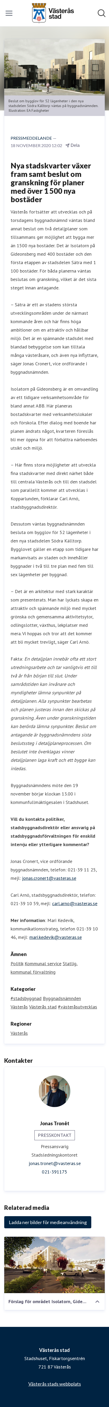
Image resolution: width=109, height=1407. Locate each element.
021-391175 (54, 1172)
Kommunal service (43, 963)
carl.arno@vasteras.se (74, 903)
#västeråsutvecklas (77, 1007)
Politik (17, 963)
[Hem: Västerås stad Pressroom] (53, 13)
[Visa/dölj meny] (9, 13)
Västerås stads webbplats (54, 1384)
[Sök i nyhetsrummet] (101, 13)
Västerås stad (43, 1007)
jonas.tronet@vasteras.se (55, 1163)
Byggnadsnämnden (62, 998)
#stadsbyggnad (26, 998)
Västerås (19, 1007)
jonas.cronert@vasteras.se (49, 878)
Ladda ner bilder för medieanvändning (48, 1222)
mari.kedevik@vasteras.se (55, 937)
